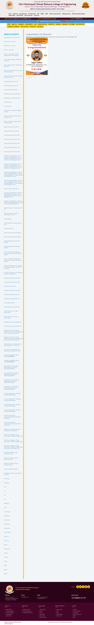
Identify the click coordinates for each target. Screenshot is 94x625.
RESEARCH (58, 24)
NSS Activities (42, 614)
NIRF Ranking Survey (77, 614)
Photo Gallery (42, 616)
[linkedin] (86, 586)
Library (41, 612)
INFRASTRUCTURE (42, 24)
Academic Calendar (76, 611)
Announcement (59, 609)
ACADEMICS (21, 24)
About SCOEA (8, 609)
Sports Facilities (43, 609)
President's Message (10, 611)
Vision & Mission (9, 614)
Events (57, 612)
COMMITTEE (51, 24)
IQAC (35, 24)
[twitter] (80, 586)
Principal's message (9, 612)
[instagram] (83, 586)
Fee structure (75, 612)
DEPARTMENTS (29, 24)
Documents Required (27, 611)
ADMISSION (65, 24)
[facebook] (77, 586)
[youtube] (88, 586)
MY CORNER (72, 24)
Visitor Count (58, 616)
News (57, 611)
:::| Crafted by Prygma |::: (8, 623)
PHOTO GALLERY (24, 26)
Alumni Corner (9, 616)
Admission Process (26, 609)
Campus (41, 611)
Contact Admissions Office (28, 612)
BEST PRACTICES (80, 24)
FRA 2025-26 (33, 26)
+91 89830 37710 (24, 597)
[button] (15, 14)
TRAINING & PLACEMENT (13, 26)
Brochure (75, 609)
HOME (8, 24)
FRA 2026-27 (40, 26)
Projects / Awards (43, 617)
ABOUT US (14, 24)
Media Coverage (59, 614)
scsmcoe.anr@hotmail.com (42, 597)
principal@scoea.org (41, 598)
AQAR (74, 616)
